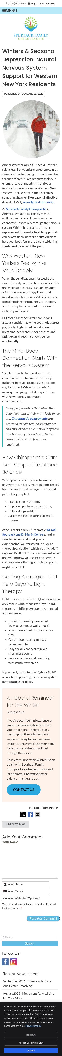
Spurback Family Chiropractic (26, 209)
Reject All (31, 1034)
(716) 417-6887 (17, 3)
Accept (31, 1050)
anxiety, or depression (38, 202)
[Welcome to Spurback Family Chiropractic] (31, 38)
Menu (11, 10)
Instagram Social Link (13, 961)
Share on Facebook (31, 814)
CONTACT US (23, 790)
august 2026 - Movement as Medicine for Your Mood (28, 996)
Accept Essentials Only (31, 1042)
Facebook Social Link (5, 961)
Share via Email (38, 814)
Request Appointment (42, 3)
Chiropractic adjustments (30, 419)
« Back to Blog (16, 824)
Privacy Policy (33, 1025)
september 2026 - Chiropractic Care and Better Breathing (27, 983)
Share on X (23, 814)
